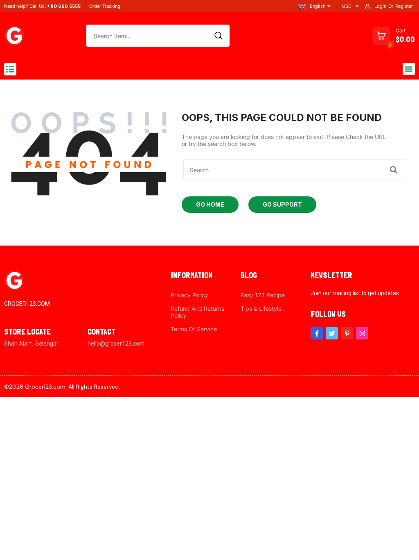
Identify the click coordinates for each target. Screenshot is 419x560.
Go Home (210, 204)
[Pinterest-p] (347, 333)
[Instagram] (362, 333)
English (318, 6)
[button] (10, 69)
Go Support (282, 204)
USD (346, 6)
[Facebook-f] (317, 333)
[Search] (218, 36)
